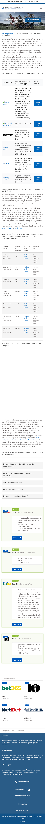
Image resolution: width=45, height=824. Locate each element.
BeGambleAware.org (31, 1)
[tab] (22, 465)
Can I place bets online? (12, 482)
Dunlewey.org (6, 774)
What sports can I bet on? (13, 489)
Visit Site (17, 538)
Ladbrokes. (18, 228)
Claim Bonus (38, 103)
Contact (22, 821)
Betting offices (8, 33)
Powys (13, 731)
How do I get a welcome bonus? (15, 496)
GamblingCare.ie (17, 774)
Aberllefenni (28, 512)
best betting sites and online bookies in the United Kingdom (20, 439)
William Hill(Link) (7, 228)
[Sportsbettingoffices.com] (12, 8)
